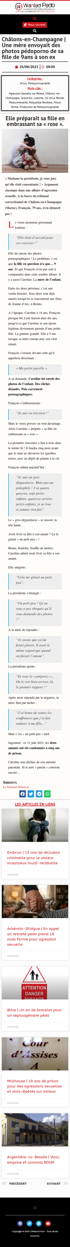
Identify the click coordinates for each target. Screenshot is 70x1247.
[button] (35, 18)
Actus (23, 83)
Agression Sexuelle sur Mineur (26, 93)
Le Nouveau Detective (16, 787)
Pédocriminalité (18, 102)
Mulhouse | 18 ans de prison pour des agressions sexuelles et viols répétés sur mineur (34, 1086)
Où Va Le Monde (54, 98)
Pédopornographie (39, 83)
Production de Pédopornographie (39, 107)
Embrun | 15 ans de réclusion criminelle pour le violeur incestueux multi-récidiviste (33, 857)
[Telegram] (39, 1223)
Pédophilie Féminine (40, 102)
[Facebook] (20, 1223)
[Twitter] (29, 1223)
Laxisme (38, 98)
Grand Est (26, 98)
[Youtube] (48, 1223)
